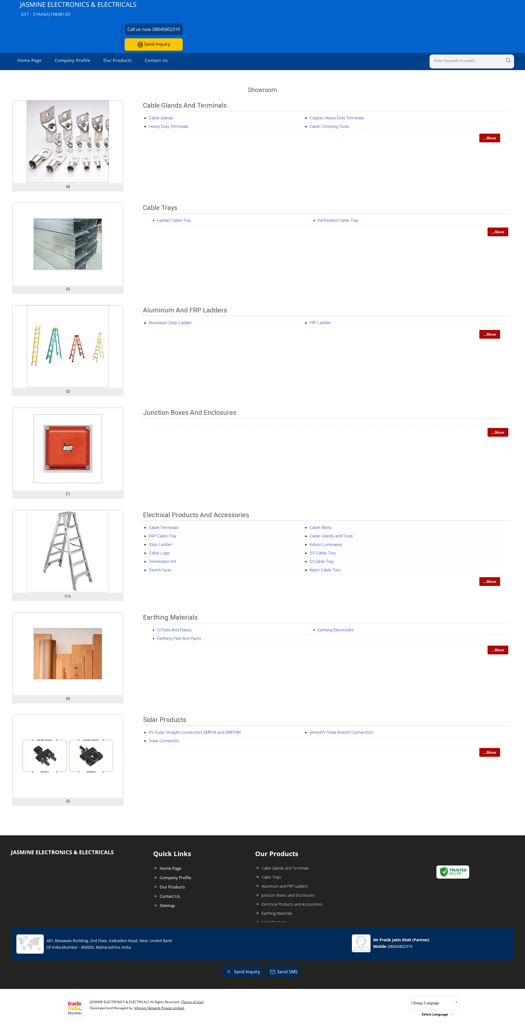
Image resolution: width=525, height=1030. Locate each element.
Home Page (30, 60)
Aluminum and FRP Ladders (185, 310)
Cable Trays (160, 208)
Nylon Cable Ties (325, 570)
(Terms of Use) (192, 1002)
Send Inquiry (156, 44)
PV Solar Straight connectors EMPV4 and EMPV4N (195, 732)
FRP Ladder (320, 322)
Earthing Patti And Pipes (179, 638)
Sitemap (167, 905)
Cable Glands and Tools (331, 536)
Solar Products (164, 720)
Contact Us (156, 60)
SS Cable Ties (323, 553)
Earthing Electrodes (336, 630)
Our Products (117, 60)
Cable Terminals (163, 527)
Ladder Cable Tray (174, 220)
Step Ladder (160, 544)
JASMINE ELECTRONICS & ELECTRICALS (78, 8)
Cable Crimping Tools (329, 126)
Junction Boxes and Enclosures (189, 412)
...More (489, 138)
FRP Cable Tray (162, 536)
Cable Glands (161, 118)
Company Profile (72, 60)
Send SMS (287, 972)
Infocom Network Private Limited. (159, 1008)
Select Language (435, 1014)
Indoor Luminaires (326, 544)
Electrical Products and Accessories (196, 515)
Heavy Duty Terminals (168, 126)
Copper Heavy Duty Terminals (337, 118)
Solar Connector (164, 740)
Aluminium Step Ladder (170, 322)
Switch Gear (160, 570)
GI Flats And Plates (174, 630)
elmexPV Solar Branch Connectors (341, 732)
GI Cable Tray (322, 561)
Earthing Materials (170, 617)
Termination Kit (162, 561)
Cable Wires (321, 527)
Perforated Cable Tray (338, 220)
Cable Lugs (159, 553)
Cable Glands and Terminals (185, 105)
